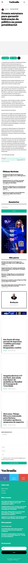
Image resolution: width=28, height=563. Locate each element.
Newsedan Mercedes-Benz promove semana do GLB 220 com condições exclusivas (12, 530)
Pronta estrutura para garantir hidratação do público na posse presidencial (13, 159)
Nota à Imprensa (6, 526)
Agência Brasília (5, 161)
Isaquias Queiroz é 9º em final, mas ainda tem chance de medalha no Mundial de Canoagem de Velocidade (13, 182)
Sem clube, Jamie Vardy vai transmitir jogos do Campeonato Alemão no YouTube (13, 285)
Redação (6, 9)
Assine (14, 552)
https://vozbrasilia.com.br (14, 304)
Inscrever (23, 474)
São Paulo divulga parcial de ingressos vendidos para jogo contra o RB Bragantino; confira (14, 176)
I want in (14, 211)
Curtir (4, 474)
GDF (3, 50)
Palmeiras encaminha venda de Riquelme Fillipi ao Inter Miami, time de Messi (14, 193)
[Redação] (2, 9)
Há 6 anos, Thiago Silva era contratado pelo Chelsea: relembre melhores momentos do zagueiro (14, 188)
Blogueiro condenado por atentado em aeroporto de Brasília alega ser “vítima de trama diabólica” (13, 535)
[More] (19, 58)
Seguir (14, 474)
